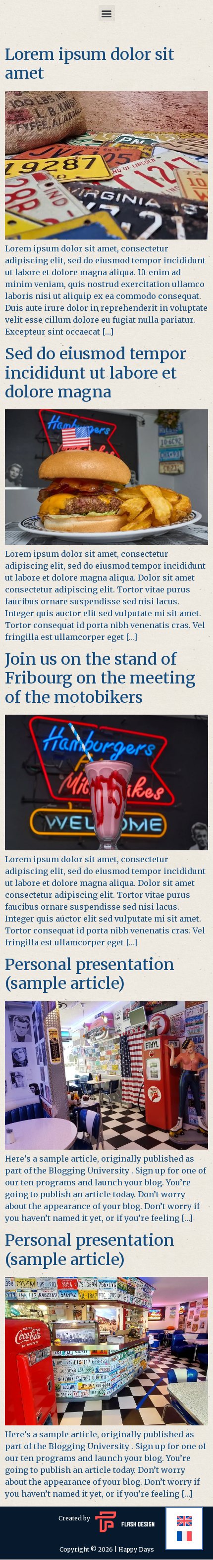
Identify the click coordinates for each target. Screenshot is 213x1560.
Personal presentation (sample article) (89, 974)
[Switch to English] (184, 1521)
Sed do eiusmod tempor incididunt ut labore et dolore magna (95, 373)
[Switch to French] (184, 1536)
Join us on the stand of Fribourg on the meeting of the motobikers (100, 678)
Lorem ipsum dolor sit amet (89, 64)
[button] (107, 13)
